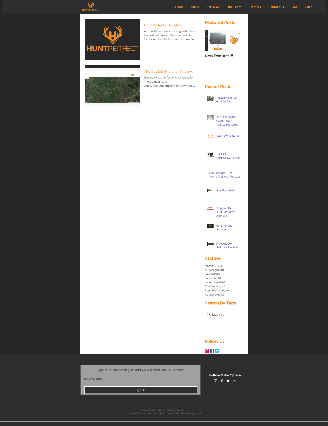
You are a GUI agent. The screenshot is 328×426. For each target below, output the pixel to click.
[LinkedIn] (234, 381)
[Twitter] (217, 351)
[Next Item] (236, 40)
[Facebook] (212, 351)
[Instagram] (207, 351)
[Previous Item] (210, 40)
